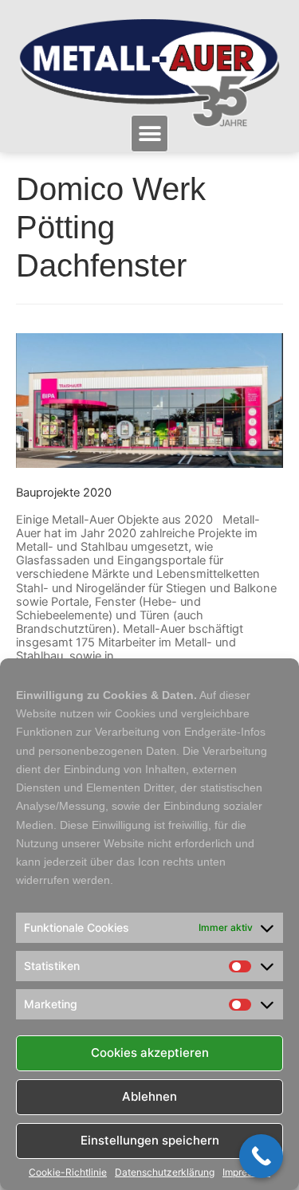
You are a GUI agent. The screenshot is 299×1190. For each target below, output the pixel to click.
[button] (149, 133)
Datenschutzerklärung (164, 1172)
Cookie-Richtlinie (68, 1172)
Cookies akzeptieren (150, 1052)
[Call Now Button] (261, 1156)
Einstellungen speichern (150, 1140)
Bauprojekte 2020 (64, 492)
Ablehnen (149, 1096)
